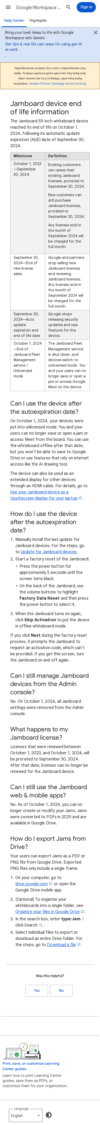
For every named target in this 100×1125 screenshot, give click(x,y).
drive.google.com (31, 884)
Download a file (61, 944)
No (61, 990)
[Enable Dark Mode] (49, 1115)
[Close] (96, 33)
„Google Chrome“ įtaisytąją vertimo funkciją (57, 83)
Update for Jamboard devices (49, 552)
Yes (37, 990)
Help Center (14, 20)
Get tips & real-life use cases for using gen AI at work (43, 47)
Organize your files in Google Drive (47, 911)
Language (21, 1109)
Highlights (38, 20)
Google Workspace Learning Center (39, 7)
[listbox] (26, 1115)
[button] (8, 7)
